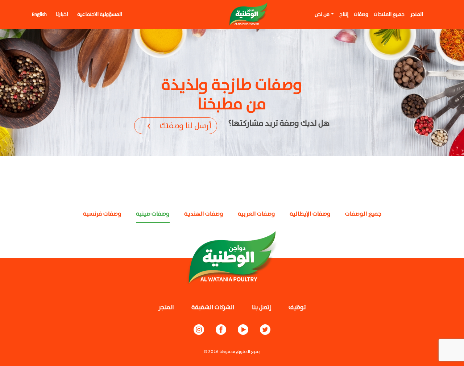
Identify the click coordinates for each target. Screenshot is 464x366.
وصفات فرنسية (102, 214)
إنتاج (343, 14)
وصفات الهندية (203, 214)
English (39, 14)
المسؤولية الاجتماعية (99, 14)
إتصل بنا (261, 307)
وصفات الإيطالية (310, 214)
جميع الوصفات (363, 214)
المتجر (416, 14)
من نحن (322, 14)
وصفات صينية (153, 214)
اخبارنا (62, 14)
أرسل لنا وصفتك (185, 126)
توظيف (297, 307)
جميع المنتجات (389, 14)
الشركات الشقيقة (213, 307)
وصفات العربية (256, 214)
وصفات (361, 14)
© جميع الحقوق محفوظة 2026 (232, 351)
